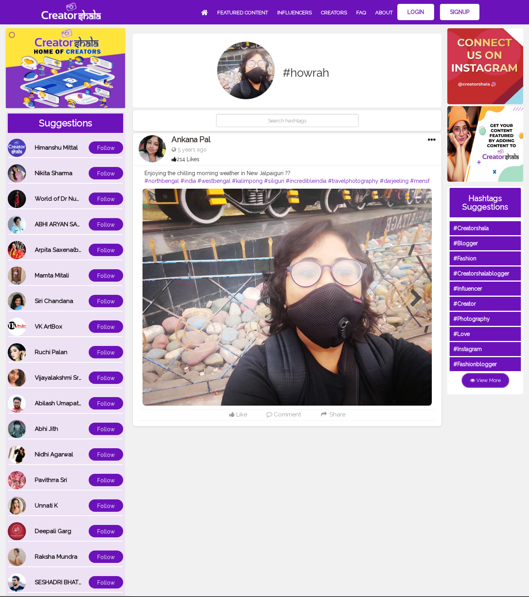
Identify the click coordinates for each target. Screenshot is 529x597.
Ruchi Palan (51, 352)
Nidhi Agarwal (54, 454)
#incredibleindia (306, 181)
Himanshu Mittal (56, 147)
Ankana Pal (191, 139)
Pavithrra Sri (51, 480)
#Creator (464, 304)
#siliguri (274, 181)
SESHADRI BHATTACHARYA (71, 582)
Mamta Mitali (52, 275)
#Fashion (464, 258)
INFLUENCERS (294, 12)
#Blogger (465, 243)
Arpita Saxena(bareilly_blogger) (78, 249)
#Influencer (467, 289)
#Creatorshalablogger (481, 273)
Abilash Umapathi (59, 403)
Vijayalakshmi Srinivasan (68, 377)
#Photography (471, 319)
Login (415, 12)
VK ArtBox (48, 326)
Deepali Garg (53, 531)
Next (416, 298)
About (384, 12)
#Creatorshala (471, 228)
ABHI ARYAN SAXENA (63, 224)
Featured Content (242, 12)
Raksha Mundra (56, 556)
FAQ (361, 12)
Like (241, 414)
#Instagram (467, 349)
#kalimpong (247, 181)
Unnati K (46, 505)
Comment (286, 414)
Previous (158, 298)
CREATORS (334, 12)
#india (188, 181)
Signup (459, 12)
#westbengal (214, 181)
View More (488, 380)
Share (336, 414)
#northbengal (161, 181)
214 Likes (188, 159)
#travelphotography (353, 181)
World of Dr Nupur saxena (71, 198)
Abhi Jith (46, 428)
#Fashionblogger (475, 364)
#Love (461, 334)
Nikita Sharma (53, 173)
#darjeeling (394, 181)
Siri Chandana (54, 301)
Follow (106, 148)
